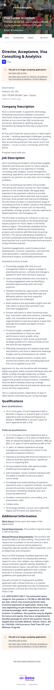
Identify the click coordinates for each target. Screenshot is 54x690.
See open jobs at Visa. (18, 73)
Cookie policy (32, 684)
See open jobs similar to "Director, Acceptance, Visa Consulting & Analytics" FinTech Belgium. (28, 77)
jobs (7, 37)
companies (18, 37)
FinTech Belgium (22, 7)
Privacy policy (21, 684)
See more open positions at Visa (27, 661)
